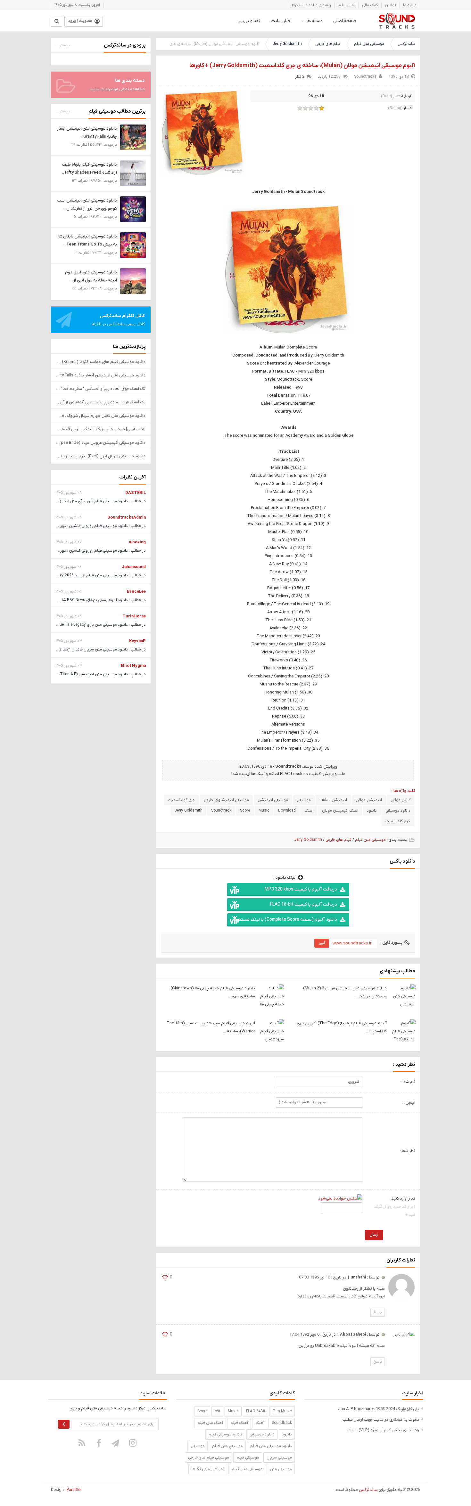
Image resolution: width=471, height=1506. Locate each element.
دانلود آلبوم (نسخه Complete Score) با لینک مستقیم (285, 920)
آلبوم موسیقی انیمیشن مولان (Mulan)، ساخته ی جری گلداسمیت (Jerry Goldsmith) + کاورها (302, 65)
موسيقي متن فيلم (227, 1446)
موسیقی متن (281, 1469)
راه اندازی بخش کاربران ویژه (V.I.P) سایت (383, 1430)
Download (287, 810)
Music (264, 810)
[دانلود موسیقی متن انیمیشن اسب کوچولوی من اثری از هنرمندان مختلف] (133, 209)
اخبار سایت (281, 21)
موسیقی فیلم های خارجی (208, 1457)
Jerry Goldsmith (287, 44)
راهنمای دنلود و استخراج (311, 5)
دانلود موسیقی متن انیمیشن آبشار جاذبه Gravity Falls (100, 375)
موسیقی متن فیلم (369, 44)
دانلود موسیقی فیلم (225, 1434)
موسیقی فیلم (247, 1457)
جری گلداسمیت (397, 821)
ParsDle (73, 1490)
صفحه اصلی (344, 21)
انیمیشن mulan (333, 800)
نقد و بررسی (248, 21)
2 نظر (299, 76)
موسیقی (304, 800)
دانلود (372, 810)
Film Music (282, 1411)
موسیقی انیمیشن (273, 800)
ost (217, 1411)
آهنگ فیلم (239, 1422)
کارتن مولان (400, 800)
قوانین (390, 5)
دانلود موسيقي (397, 810)
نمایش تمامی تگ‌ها (208, 1469)
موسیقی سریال (279, 1457)
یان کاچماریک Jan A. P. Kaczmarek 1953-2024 (378, 1409)
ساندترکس (406, 44)
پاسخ (377, 1312)
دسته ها (315, 21)
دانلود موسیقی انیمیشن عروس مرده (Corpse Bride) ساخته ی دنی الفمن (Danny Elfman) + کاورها (100, 442)
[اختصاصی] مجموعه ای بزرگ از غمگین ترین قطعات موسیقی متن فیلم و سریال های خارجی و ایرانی (100, 429)
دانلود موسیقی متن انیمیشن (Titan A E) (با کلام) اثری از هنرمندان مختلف (66, 674)
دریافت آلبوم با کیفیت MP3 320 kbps (301, 889)
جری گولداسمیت (181, 800)
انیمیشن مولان (369, 800)
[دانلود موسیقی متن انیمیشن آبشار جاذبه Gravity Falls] (133, 137)
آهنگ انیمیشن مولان (340, 810)
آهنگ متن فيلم (210, 1422)
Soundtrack (221, 810)
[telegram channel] (116, 1443)
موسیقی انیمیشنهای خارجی (226, 800)
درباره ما (410, 5)
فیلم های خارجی (328, 44)
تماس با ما (346, 5)
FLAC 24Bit (255, 1411)
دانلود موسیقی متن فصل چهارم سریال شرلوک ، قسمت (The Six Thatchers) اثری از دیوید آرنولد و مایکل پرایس (100, 415)
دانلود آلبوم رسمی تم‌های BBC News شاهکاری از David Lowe (77, 600)
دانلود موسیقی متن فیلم (271, 1446)
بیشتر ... (63, 45)
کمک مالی (370, 5)
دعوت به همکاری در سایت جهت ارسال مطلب (381, 1419)
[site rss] (82, 1443)
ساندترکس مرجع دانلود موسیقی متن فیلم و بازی (397, 21)
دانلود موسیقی (262, 1434)
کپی (322, 942)
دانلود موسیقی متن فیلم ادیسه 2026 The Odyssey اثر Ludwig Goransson (64, 575)
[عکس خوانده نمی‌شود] (340, 1198)
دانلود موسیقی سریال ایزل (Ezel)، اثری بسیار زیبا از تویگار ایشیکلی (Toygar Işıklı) (100, 456)
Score (245, 810)
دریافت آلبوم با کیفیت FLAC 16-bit (303, 904)
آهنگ (308, 810)
